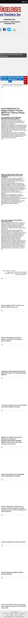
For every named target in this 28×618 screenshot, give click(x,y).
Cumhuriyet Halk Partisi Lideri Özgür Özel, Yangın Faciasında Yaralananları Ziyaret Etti (13, 606)
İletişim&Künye (25, 80)
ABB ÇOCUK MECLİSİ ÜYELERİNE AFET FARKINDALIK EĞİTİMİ (12, 475)
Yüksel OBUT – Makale (8, 271)
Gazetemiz (5, 613)
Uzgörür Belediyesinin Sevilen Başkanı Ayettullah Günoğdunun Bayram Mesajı (12, 339)
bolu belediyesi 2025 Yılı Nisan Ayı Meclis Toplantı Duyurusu (12, 306)
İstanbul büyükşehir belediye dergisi (13, 542)
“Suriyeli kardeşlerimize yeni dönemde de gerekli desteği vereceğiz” (14, 406)
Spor (7, 615)
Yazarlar (2, 78)
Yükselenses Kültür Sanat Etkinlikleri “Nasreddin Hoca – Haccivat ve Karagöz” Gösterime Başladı (15, 273)
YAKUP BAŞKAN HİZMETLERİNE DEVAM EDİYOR (12, 573)
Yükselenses (16, 612)
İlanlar (20, 615)
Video (16, 615)
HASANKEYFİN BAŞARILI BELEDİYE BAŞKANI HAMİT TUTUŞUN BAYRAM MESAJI (13, 373)
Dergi (21, 78)
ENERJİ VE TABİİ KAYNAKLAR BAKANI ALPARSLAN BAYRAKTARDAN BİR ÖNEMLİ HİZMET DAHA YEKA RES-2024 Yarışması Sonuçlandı (11, 440)
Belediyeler (10, 79)
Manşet (6, 78)
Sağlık (17, 78)
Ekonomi (13, 78)
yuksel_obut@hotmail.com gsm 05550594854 (14, 616)
